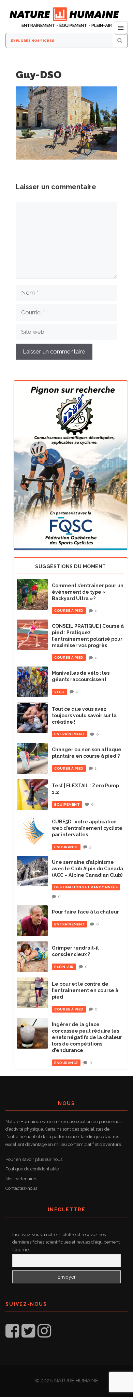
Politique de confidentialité (32, 1168)
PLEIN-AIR (64, 967)
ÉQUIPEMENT (67, 804)
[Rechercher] (120, 40)
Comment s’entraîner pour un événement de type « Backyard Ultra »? (87, 592)
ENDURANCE (66, 847)
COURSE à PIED (69, 610)
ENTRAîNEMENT (69, 734)
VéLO (59, 692)
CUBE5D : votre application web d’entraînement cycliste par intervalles (87, 828)
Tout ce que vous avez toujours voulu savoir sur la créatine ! (84, 715)
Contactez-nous (21, 1188)
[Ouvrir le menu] (121, 28)
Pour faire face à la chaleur (85, 912)
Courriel (21, 1249)
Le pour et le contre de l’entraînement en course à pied (85, 990)
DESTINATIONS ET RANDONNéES (86, 887)
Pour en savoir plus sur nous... (35, 1159)
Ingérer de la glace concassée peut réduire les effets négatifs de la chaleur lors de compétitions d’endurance (87, 1037)
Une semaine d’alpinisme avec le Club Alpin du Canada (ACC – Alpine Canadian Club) (87, 868)
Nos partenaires (21, 1178)
